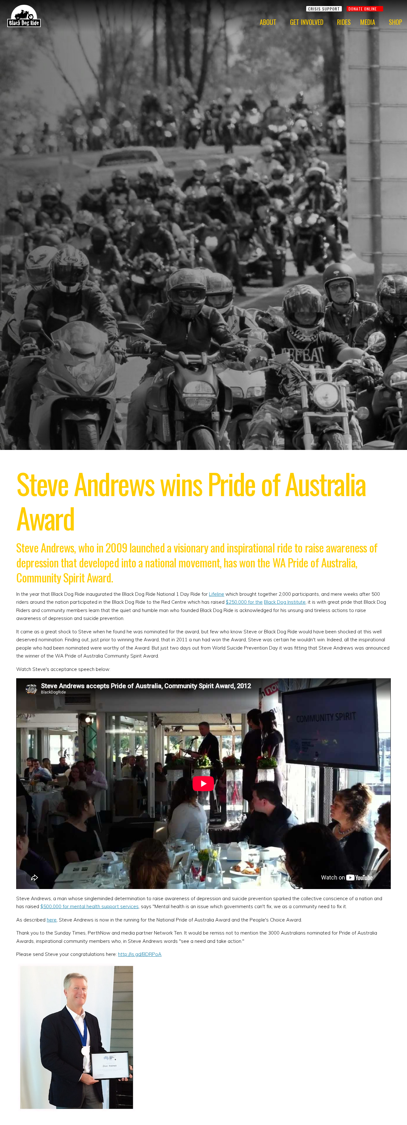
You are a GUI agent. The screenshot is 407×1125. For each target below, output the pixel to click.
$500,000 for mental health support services (89, 906)
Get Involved (306, 22)
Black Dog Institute (285, 602)
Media (367, 22)
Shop (395, 22)
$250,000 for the (244, 602)
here (52, 920)
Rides (344, 22)
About (268, 22)
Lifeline (216, 594)
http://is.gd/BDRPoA (140, 954)
